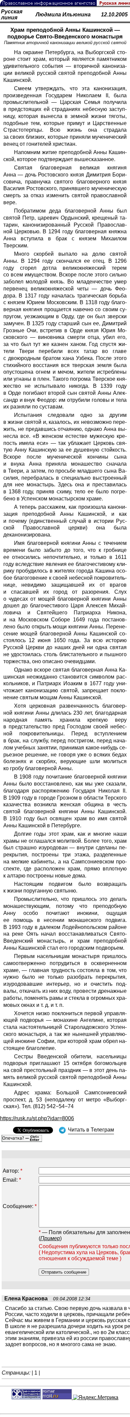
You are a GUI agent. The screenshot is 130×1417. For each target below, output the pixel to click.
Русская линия (11, 14)
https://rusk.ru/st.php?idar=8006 (37, 1118)
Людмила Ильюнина (63, 14)
